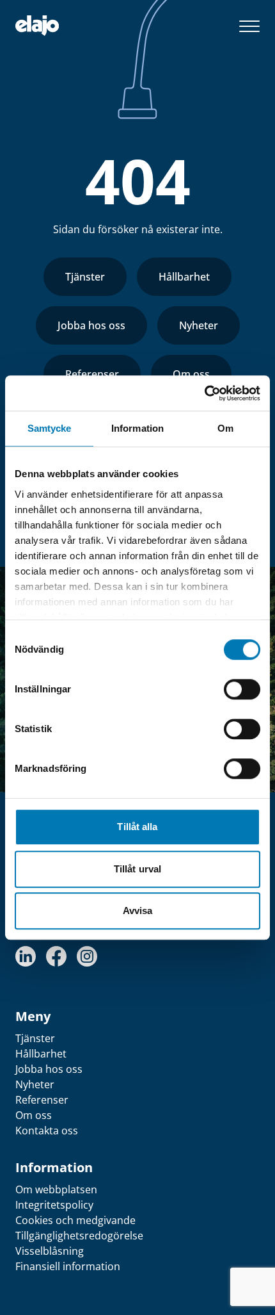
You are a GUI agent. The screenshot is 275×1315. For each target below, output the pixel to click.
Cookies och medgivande (75, 1220)
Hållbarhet (184, 277)
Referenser (92, 374)
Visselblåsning (49, 1251)
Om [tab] (225, 428)
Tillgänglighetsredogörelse (79, 1236)
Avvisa (138, 910)
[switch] (242, 689)
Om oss (191, 374)
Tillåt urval (137, 868)
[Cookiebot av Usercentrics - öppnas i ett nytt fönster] (204, 393)
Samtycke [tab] (50, 428)
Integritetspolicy (54, 1205)
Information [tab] (137, 428)
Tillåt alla (137, 826)
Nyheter (198, 325)
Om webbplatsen (56, 1189)
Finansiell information (67, 1266)
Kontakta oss (46, 1130)
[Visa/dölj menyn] (249, 25)
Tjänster (85, 277)
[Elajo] (37, 25)
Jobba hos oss (91, 325)
